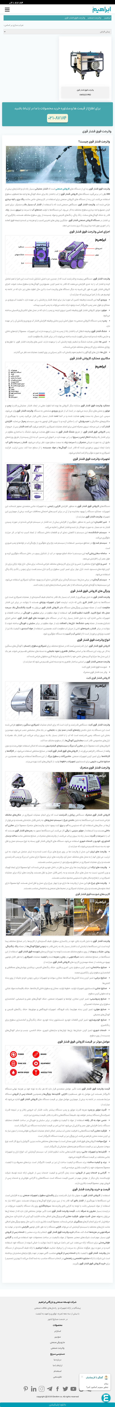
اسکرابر (57, 1331)
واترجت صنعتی (94, 17)
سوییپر (57, 1336)
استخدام (57, 1371)
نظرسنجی (57, 1376)
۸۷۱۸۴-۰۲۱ (57, 118)
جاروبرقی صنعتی (57, 1342)
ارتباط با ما (57, 1365)
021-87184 (15, 3)
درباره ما (57, 1359)
